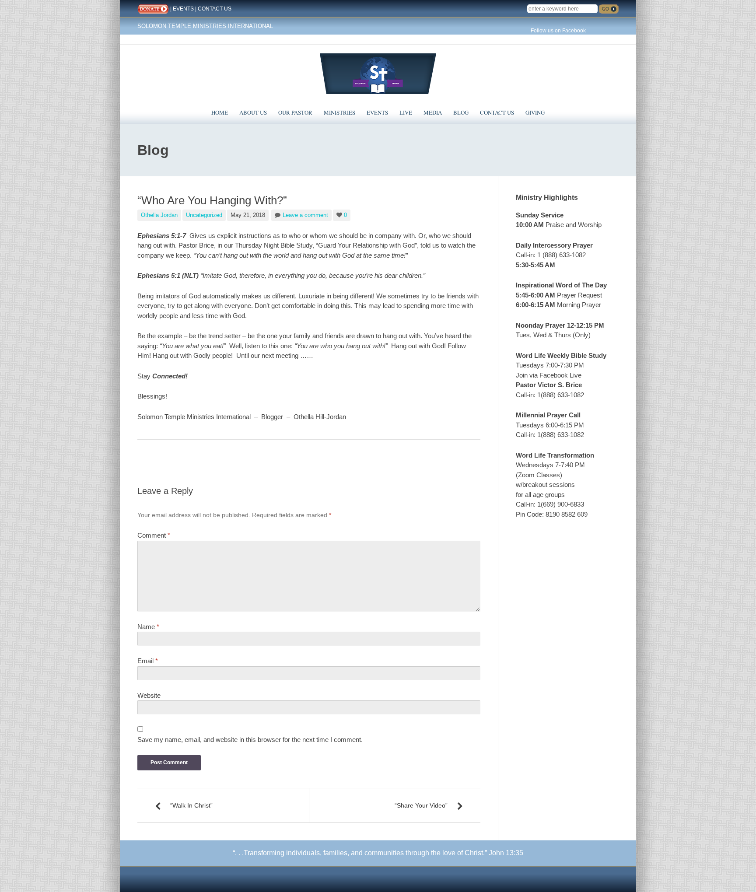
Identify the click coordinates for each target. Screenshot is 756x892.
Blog (461, 112)
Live (405, 112)
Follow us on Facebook (558, 31)
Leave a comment (305, 215)
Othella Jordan (159, 215)
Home (219, 112)
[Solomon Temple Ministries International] (378, 73)
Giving (535, 112)
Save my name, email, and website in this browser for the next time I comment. (250, 739)
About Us (253, 112)
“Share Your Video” (421, 805)
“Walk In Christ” (191, 805)
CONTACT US (214, 9)
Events (377, 112)
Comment (153, 535)
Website (149, 695)
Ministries (339, 112)
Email (147, 661)
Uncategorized (204, 215)
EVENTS (183, 9)
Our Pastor (295, 112)
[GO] (609, 9)
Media (433, 112)
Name (148, 626)
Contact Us (497, 112)
